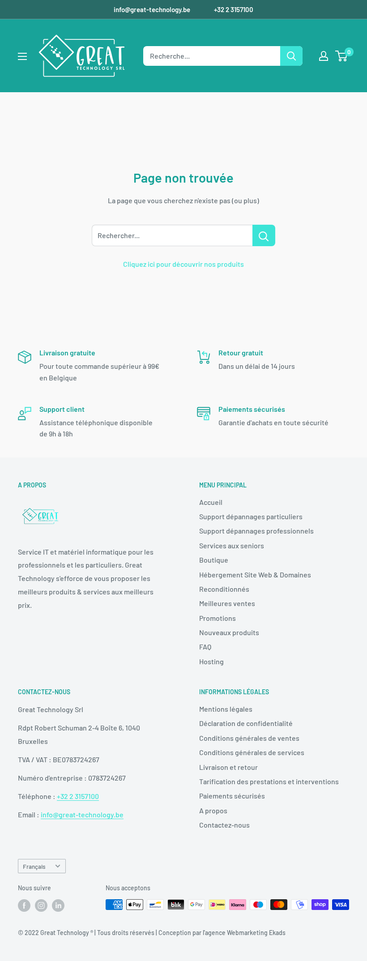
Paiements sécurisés (232, 795)
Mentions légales (225, 709)
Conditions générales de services (251, 752)
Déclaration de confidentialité (246, 723)
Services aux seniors (231, 545)
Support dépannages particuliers (251, 516)
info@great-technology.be (153, 9)
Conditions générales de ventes (249, 738)
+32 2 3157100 (233, 9)
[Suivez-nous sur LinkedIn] (58, 905)
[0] (341, 56)
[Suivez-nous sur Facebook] (24, 905)
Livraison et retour (228, 767)
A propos (213, 810)
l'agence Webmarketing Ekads (244, 932)
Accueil (210, 502)
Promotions (217, 618)
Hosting (211, 661)
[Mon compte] (323, 56)
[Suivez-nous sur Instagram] (41, 905)
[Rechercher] (291, 56)
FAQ (205, 646)
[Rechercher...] (263, 235)
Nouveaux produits (229, 632)
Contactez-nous (224, 824)
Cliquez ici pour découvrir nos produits (183, 264)
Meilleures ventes (227, 603)
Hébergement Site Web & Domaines (255, 574)
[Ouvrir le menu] (22, 56)
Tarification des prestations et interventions (269, 781)
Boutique (213, 559)
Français (34, 866)
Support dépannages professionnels (256, 530)
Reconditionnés (224, 589)
